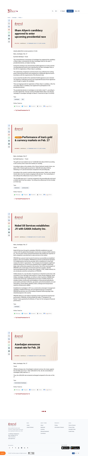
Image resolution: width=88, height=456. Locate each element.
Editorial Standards (45, 431)
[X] (15, 448)
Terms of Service (72, 425)
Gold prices (17, 187)
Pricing (56, 425)
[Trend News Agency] (12, 424)
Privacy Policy (71, 427)
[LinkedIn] (24, 448)
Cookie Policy (71, 431)
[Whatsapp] (9, 448)
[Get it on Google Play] (75, 447)
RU (78, 453)
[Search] (52, 11)
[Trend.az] (13, 11)
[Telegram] (21, 448)
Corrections (43, 433)
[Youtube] (18, 448)
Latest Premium (30, 427)
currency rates (25, 187)
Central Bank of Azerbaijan (20, 382)
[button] (9, 20)
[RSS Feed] (27, 448)
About (42, 425)
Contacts (43, 429)
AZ (75, 453)
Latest (28, 425)
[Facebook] (12, 448)
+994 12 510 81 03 (11, 436)
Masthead (43, 427)
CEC (23, 99)
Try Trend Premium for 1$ (22, 110)
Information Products (59, 427)
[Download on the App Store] (65, 447)
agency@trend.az (11, 438)
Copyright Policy (72, 429)
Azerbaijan (17, 99)
